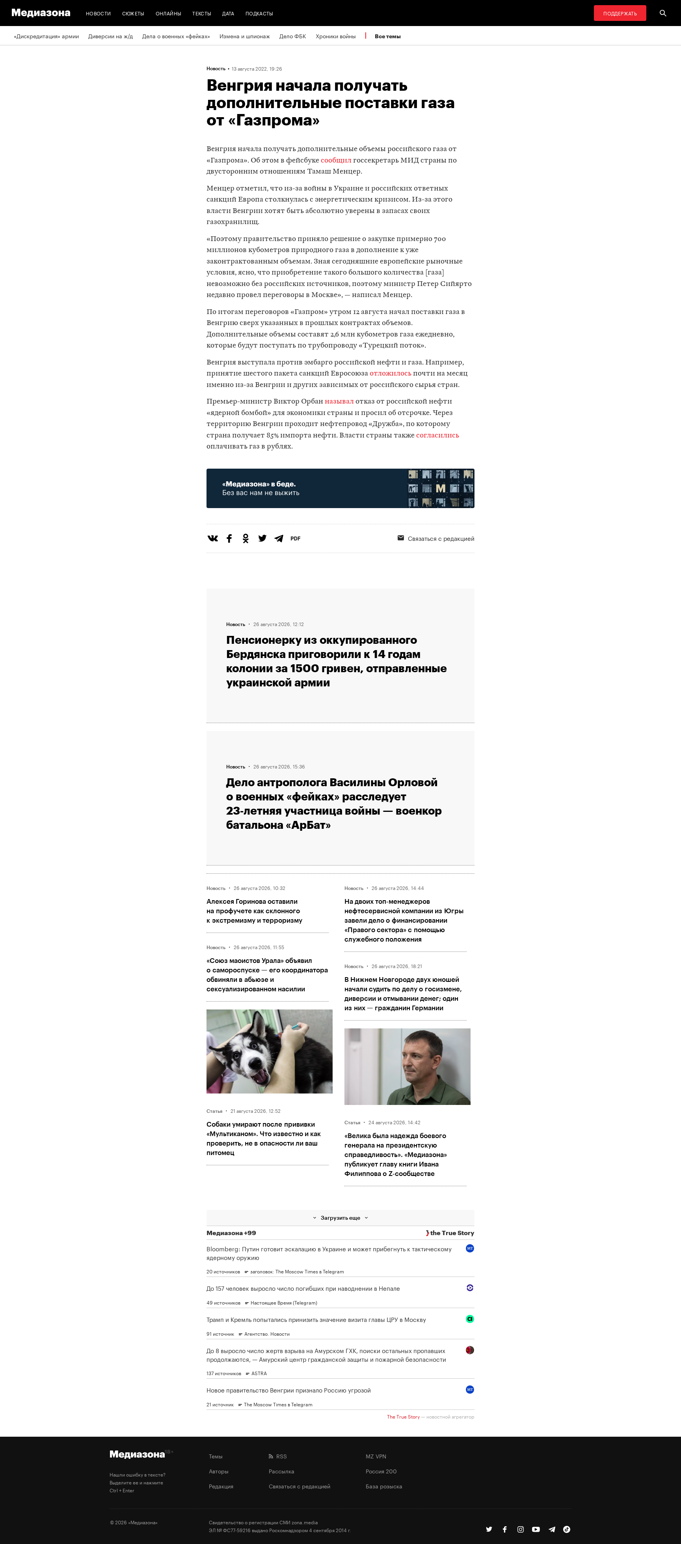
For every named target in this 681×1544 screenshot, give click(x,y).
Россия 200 (381, 1470)
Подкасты (260, 13)
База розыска (384, 1485)
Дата (228, 13)
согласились (437, 435)
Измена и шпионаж (245, 35)
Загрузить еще (340, 1217)
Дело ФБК (292, 35)
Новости (98, 13)
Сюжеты (133, 13)
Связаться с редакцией (441, 537)
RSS (280, 1455)
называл (339, 401)
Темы (216, 1455)
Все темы (388, 36)
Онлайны (169, 13)
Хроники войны (336, 35)
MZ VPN (376, 1455)
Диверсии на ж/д (110, 35)
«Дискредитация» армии (46, 35)
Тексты (201, 13)
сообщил (336, 160)
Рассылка (281, 1470)
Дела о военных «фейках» (176, 35)
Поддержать (620, 13)
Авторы (219, 1470)
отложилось (390, 373)
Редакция (221, 1485)
